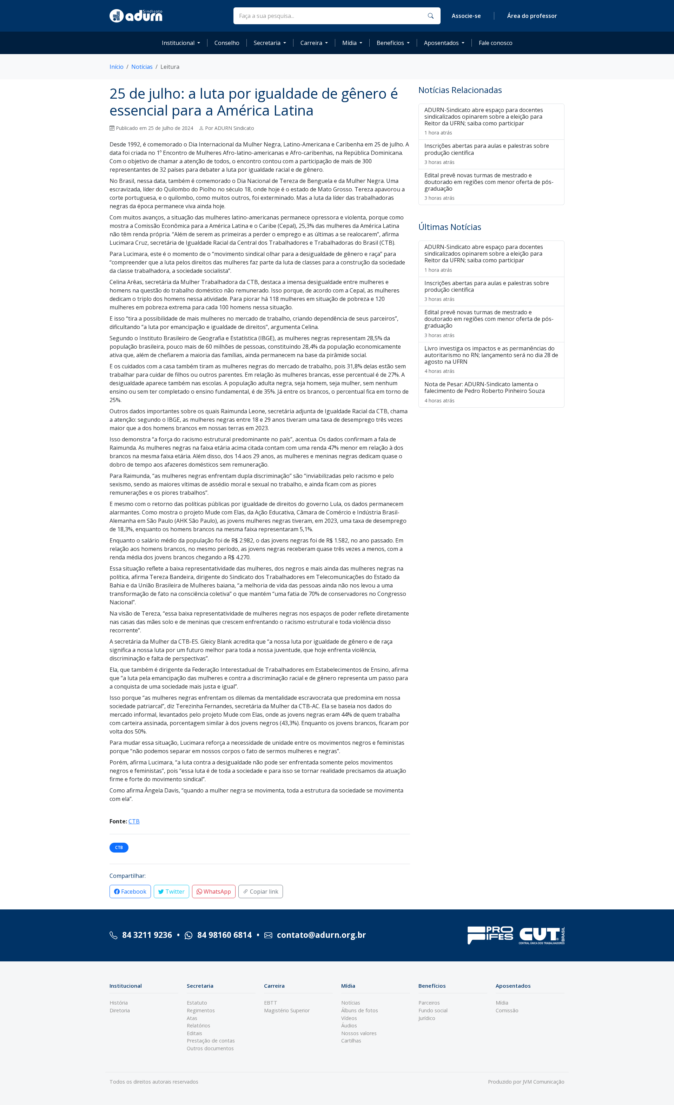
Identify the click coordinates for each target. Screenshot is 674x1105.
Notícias (142, 67)
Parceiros (429, 1002)
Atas (192, 1018)
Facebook (133, 891)
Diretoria (120, 1010)
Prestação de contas (211, 1040)
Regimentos (201, 1010)
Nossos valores (359, 1033)
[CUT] (541, 935)
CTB (134, 821)
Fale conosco (496, 43)
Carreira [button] (311, 43)
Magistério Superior (287, 1010)
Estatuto (197, 1002)
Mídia (502, 1002)
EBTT (270, 1002)
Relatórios (198, 1025)
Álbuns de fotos (359, 1010)
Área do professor (532, 16)
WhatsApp (216, 891)
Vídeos (349, 1018)
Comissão (507, 1010)
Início (117, 67)
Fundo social (433, 1010)
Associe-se (466, 16)
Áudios (349, 1025)
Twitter (174, 891)
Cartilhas (351, 1040)
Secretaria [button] (267, 43)
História (119, 1002)
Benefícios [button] (390, 43)
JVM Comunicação (543, 1081)
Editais (194, 1033)
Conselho (226, 43)
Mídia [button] (349, 43)
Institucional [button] (178, 43)
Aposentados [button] (441, 43)
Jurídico (426, 1018)
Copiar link (263, 891)
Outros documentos (210, 1048)
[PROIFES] (490, 935)
